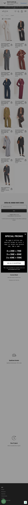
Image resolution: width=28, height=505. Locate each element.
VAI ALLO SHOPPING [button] (14, 263)
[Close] (25, 234)
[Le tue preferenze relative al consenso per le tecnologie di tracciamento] (25, 502)
